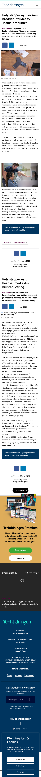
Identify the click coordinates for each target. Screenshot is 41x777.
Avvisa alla (20, 772)
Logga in (20, 558)
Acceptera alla (21, 760)
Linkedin (23, 723)
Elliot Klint (20, 642)
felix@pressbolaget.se (20, 267)
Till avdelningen (32, 573)
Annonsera (18, 675)
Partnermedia (29, 675)
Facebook (17, 723)
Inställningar (20, 766)
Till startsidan (20, 490)
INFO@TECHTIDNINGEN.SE (26, 663)
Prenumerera (20, 550)
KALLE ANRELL (20, 651)
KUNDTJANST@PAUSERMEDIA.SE (25, 660)
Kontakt (9, 675)
